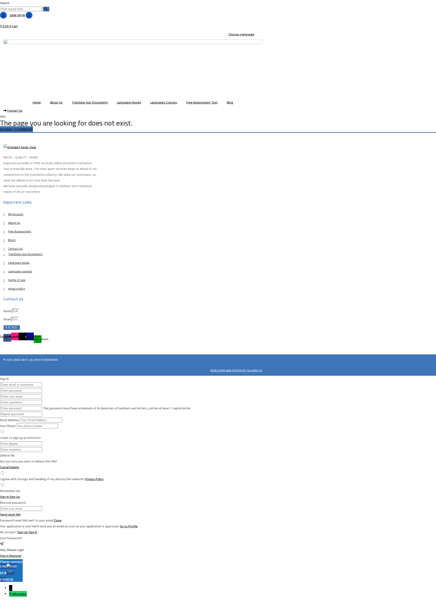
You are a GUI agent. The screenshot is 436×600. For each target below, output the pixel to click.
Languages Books (129, 102)
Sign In (32, 532)
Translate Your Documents (90, 102)
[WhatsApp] (10, 594)
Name (7, 311)
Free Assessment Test (202, 102)
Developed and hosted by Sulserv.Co (236, 370)
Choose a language (241, 34)
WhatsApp (19, 594)
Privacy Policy (94, 479)
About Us (56, 102)
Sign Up (22, 532)
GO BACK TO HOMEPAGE (16, 129)
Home (37, 102)
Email (7, 319)
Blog (230, 102)
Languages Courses (163, 102)
